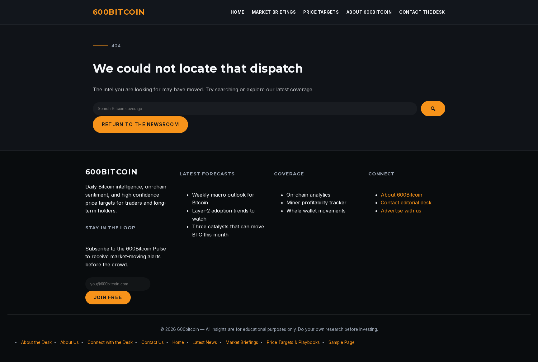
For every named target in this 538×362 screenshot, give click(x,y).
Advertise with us (401, 210)
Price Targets (321, 12)
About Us (69, 342)
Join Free (108, 297)
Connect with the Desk (110, 342)
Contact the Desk (422, 12)
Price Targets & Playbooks (293, 342)
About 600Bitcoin (369, 12)
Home (237, 12)
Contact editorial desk (406, 202)
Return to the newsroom (140, 124)
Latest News (205, 342)
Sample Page (341, 342)
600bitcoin (119, 12)
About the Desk (36, 342)
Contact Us (152, 342)
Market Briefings (274, 12)
